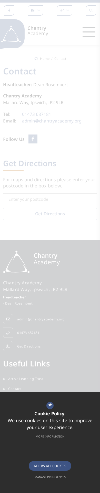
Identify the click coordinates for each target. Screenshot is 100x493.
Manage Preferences (50, 477)
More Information (50, 436)
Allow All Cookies (50, 466)
